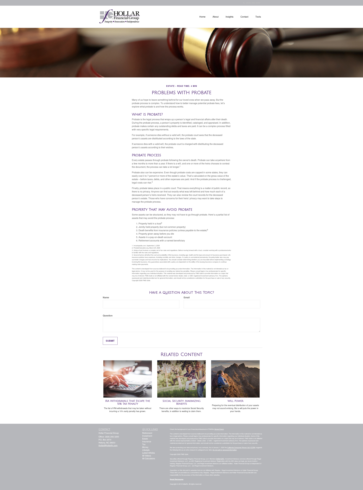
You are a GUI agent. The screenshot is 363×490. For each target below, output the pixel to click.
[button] (215, 17)
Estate (145, 438)
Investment (147, 435)
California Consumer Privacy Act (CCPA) (241, 447)
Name (106, 297)
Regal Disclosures (176, 479)
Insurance (146, 441)
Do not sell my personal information (225, 450)
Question (108, 315)
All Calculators (148, 458)
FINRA (218, 459)
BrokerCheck (219, 429)
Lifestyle (146, 450)
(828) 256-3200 (253, 2)
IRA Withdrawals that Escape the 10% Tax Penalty (127, 402)
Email (187, 297)
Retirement (147, 433)
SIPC (222, 459)
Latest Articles (148, 452)
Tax (143, 444)
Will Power (235, 401)
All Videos (146, 455)
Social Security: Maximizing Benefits (181, 402)
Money (145, 447)
